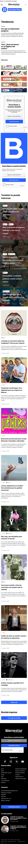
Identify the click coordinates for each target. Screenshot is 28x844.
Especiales (3, 778)
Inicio (2, 768)
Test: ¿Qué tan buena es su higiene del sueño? (10, 46)
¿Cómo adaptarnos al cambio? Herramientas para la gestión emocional (12, 488)
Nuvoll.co (7, 843)
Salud (6, 73)
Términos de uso (19, 776)
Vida (6, 84)
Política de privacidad (20, 778)
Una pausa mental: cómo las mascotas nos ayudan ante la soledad (11, 587)
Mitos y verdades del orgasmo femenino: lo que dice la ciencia (14, 230)
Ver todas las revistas (14, 718)
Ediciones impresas (20, 772)
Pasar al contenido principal (8, 1)
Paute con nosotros (20, 770)
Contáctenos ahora (14, 807)
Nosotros (3, 782)
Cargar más (14, 702)
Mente (6, 90)
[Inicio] (14, 4)
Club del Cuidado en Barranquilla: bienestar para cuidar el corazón (13, 260)
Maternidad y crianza (6, 772)
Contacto (17, 774)
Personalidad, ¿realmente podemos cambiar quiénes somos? (12, 279)
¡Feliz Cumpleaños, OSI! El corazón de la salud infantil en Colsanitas (13, 297)
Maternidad (7, 79)
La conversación (8, 67)
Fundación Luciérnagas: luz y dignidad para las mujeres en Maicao (11, 390)
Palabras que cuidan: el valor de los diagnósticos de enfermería (13, 212)
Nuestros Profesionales (21, 768)
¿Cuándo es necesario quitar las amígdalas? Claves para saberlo (18, 818)
